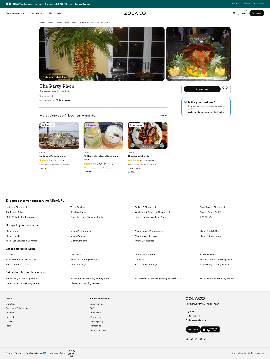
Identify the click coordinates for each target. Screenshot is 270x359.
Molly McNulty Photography (20, 217)
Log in (188, 311)
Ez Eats (9, 254)
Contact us (95, 325)
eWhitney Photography (17, 207)
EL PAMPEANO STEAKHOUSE (21, 259)
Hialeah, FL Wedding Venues (84, 283)
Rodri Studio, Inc (78, 212)
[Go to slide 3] (59, 147)
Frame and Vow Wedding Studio (151, 217)
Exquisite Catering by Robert (84, 259)
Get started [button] (257, 13)
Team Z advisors (98, 330)
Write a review (63, 100)
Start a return (96, 317)
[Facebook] (187, 340)
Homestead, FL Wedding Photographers (90, 278)
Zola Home (246, 4)
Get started (193, 329)
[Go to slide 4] (61, 147)
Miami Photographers (81, 231)
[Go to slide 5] (64, 147)
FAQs (92, 308)
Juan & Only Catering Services (215, 264)
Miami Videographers (210, 236)
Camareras (140, 259)
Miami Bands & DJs (209, 231)
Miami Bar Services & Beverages (22, 240)
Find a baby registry (194, 320)
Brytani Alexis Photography (213, 207)
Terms (70, 4)
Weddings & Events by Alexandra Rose (154, 212)
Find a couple (55, 13)
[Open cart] (234, 13)
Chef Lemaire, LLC (80, 264)
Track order (96, 312)
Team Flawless (77, 207)
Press (8, 325)
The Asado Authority (145, 254)
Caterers (59, 23)
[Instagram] (200, 340)
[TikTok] (205, 340)
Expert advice (36, 13)
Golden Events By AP (210, 212)
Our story (10, 304)
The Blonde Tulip (14, 212)
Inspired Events (207, 254)
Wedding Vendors (46, 23)
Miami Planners (78, 236)
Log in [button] (243, 13)
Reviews (10, 312)
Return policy (96, 321)
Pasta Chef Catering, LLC (147, 264)
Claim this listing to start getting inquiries (206, 112)
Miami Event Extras (144, 240)
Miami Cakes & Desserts (147, 236)
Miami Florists (13, 236)
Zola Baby (235, 4)
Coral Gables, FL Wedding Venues (23, 283)
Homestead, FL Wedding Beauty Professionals (158, 278)
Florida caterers (70, 23)
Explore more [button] (202, 89)
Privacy (9, 353)
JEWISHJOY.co (207, 217)
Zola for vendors (258, 4)
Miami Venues (13, 231)
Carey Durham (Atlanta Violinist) (86, 217)
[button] (76, 125)
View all (163, 115)
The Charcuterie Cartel (17, 264)
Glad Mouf (75, 254)
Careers (10, 321)
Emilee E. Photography (146, 207)
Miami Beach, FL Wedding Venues (217, 278)
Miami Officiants (78, 240)
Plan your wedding (14, 13)
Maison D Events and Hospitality (216, 259)
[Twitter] (196, 340)
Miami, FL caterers (86, 23)
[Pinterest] (191, 340)
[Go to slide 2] (57, 147)
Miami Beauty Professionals (149, 231)
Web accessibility (57, 353)
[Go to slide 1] (55, 147)
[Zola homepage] (135, 13)
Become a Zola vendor (17, 308)
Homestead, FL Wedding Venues (22, 278)
